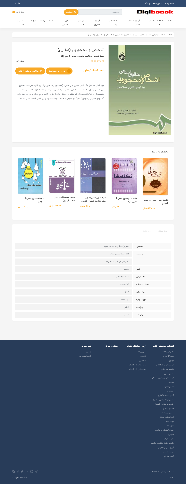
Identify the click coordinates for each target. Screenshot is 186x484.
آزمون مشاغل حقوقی (134, 22)
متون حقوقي (168, 438)
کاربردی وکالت (168, 351)
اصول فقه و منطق (167, 417)
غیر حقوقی (65, 22)
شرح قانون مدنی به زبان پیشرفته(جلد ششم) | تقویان (93, 199)
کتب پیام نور (169, 456)
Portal (155, 471)
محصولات (169, 3)
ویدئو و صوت (81, 22)
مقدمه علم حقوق (167, 369)
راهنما (42, 20)
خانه (169, 20)
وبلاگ (147, 3)
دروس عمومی (168, 451)
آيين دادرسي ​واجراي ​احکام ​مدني (163, 380)
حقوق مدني (169, 373)
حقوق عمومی (168, 408)
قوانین (171, 360)
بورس (88, 351)
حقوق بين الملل (167, 412)
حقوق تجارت (168, 386)
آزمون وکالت (141, 351)
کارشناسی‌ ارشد (113, 22)
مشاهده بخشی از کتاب (28, 71)
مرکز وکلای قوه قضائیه (137, 364)
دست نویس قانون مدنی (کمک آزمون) (64, 199)
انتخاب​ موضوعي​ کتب (156, 22)
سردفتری (142, 360)
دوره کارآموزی (168, 356)
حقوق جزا (170, 390)
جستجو (70, 12)
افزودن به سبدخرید (57, 71)
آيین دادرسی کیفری (166, 395)
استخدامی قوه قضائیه (137, 369)
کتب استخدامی (84, 356)
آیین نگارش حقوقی (166, 447)
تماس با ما (157, 3)
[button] (17, 3)
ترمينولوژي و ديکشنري (165, 364)
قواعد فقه (170, 421)
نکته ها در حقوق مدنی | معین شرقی (126, 200)
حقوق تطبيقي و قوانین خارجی (164, 432)
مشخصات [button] (162, 231)
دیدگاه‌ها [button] (147, 231)
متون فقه (170, 425)
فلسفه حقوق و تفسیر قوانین (162, 443)
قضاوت (143, 356)
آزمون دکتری (97, 22)
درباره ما (33, 22)
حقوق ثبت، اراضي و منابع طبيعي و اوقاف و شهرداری (163, 402)
